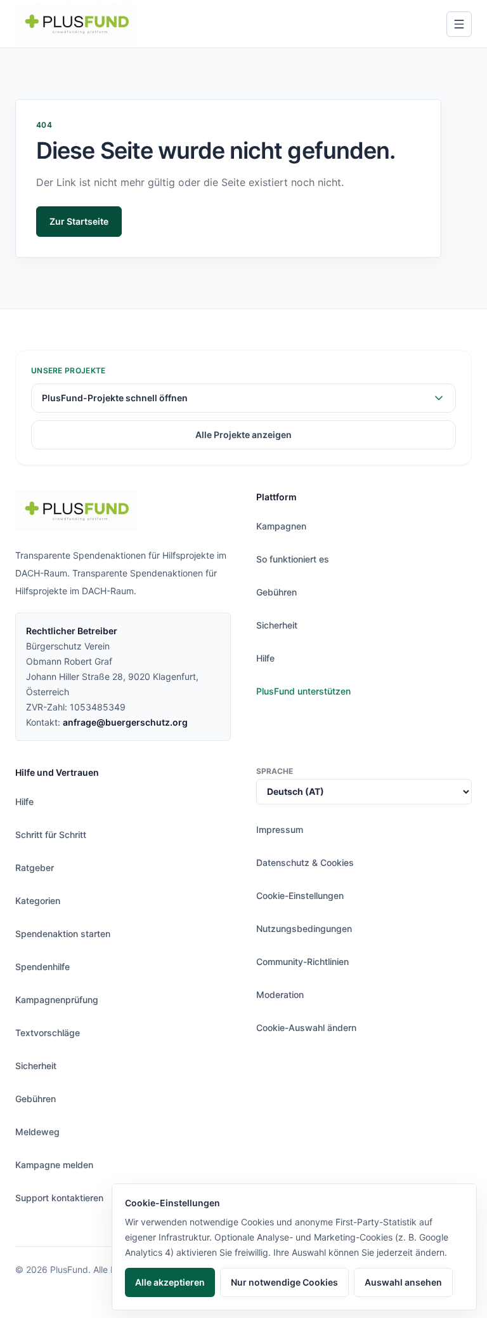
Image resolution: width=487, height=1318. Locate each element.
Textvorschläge (47, 1032)
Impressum (279, 829)
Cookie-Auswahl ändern (306, 1027)
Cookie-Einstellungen (300, 895)
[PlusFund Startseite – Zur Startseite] (76, 24)
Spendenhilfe (42, 966)
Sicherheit (276, 625)
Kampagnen (281, 526)
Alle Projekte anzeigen (243, 434)
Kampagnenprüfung (56, 999)
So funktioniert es (292, 559)
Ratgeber (34, 867)
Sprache (274, 771)
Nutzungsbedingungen (304, 928)
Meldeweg (37, 1131)
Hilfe (265, 658)
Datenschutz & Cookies (305, 862)
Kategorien (37, 900)
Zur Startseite (78, 221)
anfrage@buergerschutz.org (125, 722)
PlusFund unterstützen (303, 691)
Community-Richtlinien (302, 961)
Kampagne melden (54, 1164)
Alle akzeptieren (170, 1282)
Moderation (280, 994)
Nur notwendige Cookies (284, 1282)
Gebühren (276, 592)
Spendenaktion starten (62, 933)
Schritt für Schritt (50, 834)
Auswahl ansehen (403, 1282)
